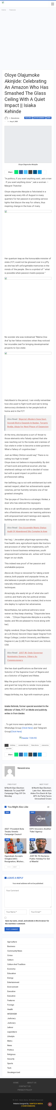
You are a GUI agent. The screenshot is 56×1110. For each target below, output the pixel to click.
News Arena (35, 745)
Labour (10, 1027)
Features (28, 117)
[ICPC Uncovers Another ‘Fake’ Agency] (40, 818)
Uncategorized (13, 1072)
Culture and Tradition (16, 964)
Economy (11, 969)
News (49, 117)
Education (11, 973)
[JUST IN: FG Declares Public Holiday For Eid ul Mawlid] (40, 846)
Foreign (10, 1005)
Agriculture (12, 942)
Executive (11, 991)
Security (10, 1059)
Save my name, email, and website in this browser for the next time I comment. (27, 922)
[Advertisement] (28, 40)
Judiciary (11, 1018)
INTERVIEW (12, 1014)
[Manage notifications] (50, 1104)
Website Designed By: (21, 1104)
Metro (9, 1041)
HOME (15, 1083)
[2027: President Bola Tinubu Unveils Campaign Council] (15, 818)
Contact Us (25, 1086)
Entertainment (39, 117)
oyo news (9, 748)
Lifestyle (10, 1036)
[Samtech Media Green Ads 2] (28, 375)
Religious (11, 1054)
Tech (9, 1068)
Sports (10, 1063)
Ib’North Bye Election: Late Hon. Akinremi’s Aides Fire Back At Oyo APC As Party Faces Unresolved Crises (40, 793)
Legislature (12, 1032)
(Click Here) (27, 728)
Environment (12, 987)
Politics (10, 1050)
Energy (10, 978)
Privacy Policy (25, 1090)
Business (11, 946)
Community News (14, 951)
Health (10, 1009)
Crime (10, 955)
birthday (12, 745)
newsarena (45, 745)
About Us (31, 1083)
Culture (10, 960)
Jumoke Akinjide (23, 745)
